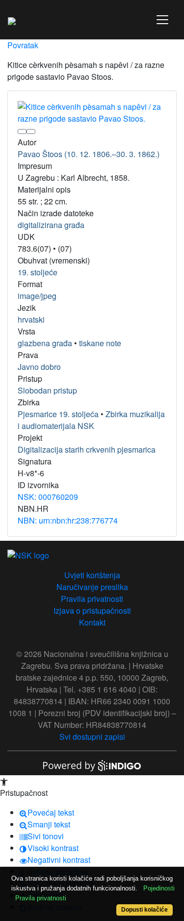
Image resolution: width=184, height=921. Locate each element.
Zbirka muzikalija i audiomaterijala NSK (91, 419)
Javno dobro (39, 366)
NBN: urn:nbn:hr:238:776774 (68, 520)
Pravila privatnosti (92, 598)
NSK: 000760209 (48, 496)
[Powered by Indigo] (92, 764)
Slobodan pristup (47, 390)
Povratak (22, 45)
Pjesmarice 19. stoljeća (58, 414)
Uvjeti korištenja (92, 575)
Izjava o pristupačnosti (92, 610)
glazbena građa (45, 343)
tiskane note (100, 343)
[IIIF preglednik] (22, 131)
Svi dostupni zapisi (92, 736)
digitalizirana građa (51, 224)
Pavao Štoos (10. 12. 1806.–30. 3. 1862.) (88, 154)
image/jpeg (37, 295)
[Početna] (12, 20)
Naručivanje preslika (92, 586)
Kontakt (92, 622)
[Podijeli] (30, 131)
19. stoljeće (37, 272)
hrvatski (31, 319)
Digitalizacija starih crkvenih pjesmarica (87, 449)
